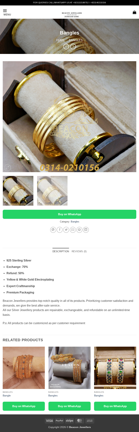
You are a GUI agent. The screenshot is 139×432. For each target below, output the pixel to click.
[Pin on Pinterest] (79, 230)
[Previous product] (73, 46)
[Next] (129, 117)
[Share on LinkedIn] (86, 230)
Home (60, 40)
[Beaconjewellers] (72, 16)
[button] (7, 12)
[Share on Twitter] (66, 230)
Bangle (7, 395)
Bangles (76, 40)
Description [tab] (60, 251)
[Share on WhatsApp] (53, 230)
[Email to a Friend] (73, 230)
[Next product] (66, 46)
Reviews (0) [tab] (79, 251)
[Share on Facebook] (60, 230)
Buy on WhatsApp (69, 214)
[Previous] (10, 117)
